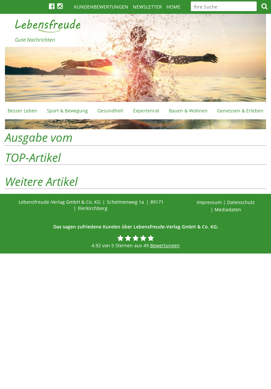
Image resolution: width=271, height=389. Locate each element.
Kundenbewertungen (101, 7)
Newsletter (147, 7)
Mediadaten (227, 209)
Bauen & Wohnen (188, 110)
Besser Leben (22, 110)
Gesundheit (110, 110)
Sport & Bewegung (67, 110)
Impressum (209, 202)
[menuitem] (22, 110)
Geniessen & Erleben (240, 110)
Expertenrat (146, 110)
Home (173, 7)
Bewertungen (165, 245)
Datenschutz (241, 202)
